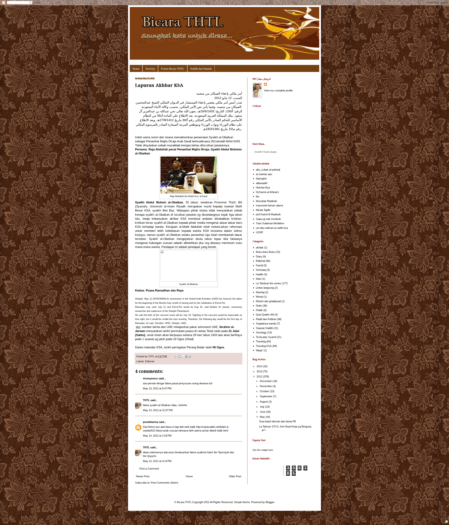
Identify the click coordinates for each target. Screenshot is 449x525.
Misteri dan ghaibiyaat (268, 301)
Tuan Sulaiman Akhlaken (270, 223)
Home (136, 68)
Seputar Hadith (264, 328)
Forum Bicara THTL (172, 68)
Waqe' (259, 350)
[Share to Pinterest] (190, 356)
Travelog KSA (264, 345)
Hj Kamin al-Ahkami (267, 192)
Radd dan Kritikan (266, 319)
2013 (260, 371)
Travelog (150, 68)
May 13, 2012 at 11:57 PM (158, 410)
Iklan (258, 278)
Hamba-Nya (263, 187)
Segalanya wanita (266, 323)
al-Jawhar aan (264, 174)
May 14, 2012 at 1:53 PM (157, 435)
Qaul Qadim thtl (265, 314)
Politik (259, 310)
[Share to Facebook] (186, 356)
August (264, 401)
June (263, 411)
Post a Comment (149, 468)
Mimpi (259, 296)
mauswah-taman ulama (269, 205)
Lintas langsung (265, 287)
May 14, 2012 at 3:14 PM (157, 461)
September (266, 396)
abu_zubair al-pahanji (268, 169)
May (263, 416)
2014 (260, 366)
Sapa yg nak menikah (268, 218)
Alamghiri (261, 178)
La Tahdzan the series (268, 283)
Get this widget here (263, 450)
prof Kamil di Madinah (268, 214)
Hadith (259, 274)
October (265, 391)
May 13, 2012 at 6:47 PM (157, 388)
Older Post (235, 476)
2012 (260, 376)
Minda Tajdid (263, 209)
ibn (257, 196)
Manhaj (260, 292)
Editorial (149, 361)
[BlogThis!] (180, 356)
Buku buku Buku (265, 251)
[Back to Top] (446, 522)
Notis (259, 305)
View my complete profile (278, 90)
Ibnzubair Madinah (266, 201)
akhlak (259, 247)
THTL (151, 356)
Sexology (261, 332)
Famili (259, 265)
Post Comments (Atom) (164, 482)
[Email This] (176, 356)
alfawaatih (261, 183)
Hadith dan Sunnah (201, 68)
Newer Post (142, 476)
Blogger (270, 502)
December (266, 381)
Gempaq (261, 269)
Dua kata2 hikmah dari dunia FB (277, 421)
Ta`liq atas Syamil (266, 336)
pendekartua (150, 421)
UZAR (259, 232)
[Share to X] (183, 356)
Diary (259, 256)
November (266, 386)
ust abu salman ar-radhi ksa (272, 227)
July (262, 406)
